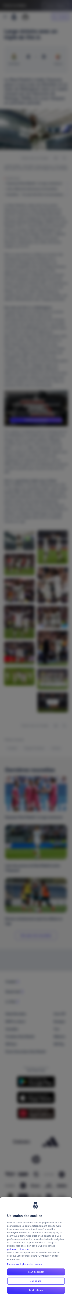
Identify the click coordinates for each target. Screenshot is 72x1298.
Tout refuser (36, 1290)
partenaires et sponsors (18, 1249)
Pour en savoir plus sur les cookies (24, 1264)
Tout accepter (36, 1271)
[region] (36, 1247)
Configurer (36, 1280)
